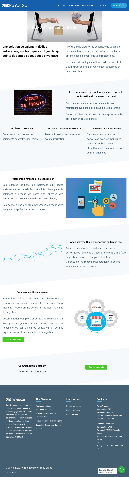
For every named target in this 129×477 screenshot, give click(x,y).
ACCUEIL (62, 5)
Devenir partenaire (73, 406)
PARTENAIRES (88, 5)
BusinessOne (31, 467)
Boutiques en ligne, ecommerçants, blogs (44, 407)
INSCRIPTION (118, 5)
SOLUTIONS (74, 5)
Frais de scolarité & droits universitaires (46, 415)
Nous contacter (72, 414)
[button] (13, 339)
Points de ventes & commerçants (49, 421)
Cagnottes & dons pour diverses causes (48, 426)
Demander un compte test (33, 371)
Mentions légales (73, 410)
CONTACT (102, 5)
